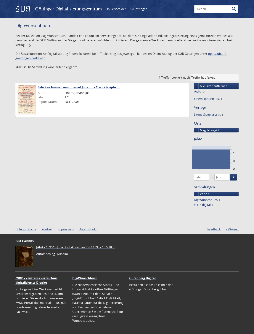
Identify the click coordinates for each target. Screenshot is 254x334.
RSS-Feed (232, 229)
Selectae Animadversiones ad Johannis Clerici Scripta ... (79, 87)
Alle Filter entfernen (210, 86)
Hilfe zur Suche (25, 229)
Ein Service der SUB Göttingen (126, 9)
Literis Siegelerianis (208, 115)
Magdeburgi (206, 130)
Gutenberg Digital (142, 278)
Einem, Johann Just (208, 99)
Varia (201, 194)
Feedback (214, 229)
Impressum (66, 229)
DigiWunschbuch (207, 200)
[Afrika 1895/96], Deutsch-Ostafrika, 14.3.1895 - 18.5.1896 (75, 247)
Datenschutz (88, 229)
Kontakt (46, 229)
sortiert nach (181, 77)
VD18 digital (203, 205)
